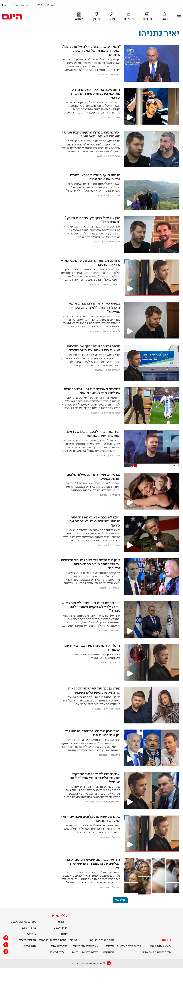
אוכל (75, 946)
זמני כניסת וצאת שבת (23, 921)
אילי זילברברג (104, 802)
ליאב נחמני (115, 588)
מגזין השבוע (60, 927)
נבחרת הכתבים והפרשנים (52, 940)
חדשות (147, 19)
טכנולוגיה (108, 952)
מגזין (96, 19)
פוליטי (137, 946)
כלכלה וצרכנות (90, 952)
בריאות (121, 946)
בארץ (168, 946)
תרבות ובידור (106, 940)
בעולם (160, 946)
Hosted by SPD (58, 952)
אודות (64, 934)
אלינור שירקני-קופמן (111, 285)
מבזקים (129, 19)
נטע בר (117, 117)
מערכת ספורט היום (112, 242)
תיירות (110, 946)
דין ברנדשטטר (114, 370)
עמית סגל (116, 837)
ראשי (164, 19)
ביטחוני (152, 946)
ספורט (73, 940)
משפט (160, 952)
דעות (75, 952)
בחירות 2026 (29, 927)
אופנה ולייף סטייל (88, 946)
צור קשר (31, 934)
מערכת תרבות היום (112, 709)
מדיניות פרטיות (27, 940)
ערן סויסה (116, 495)
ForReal (78, 19)
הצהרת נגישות (59, 946)
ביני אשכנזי (115, 75)
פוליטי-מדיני (149, 952)
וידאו (111, 19)
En (4, 5)
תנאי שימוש (29, 946)
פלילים (129, 946)
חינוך (168, 952)
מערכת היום (115, 156)
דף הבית (63, 921)
